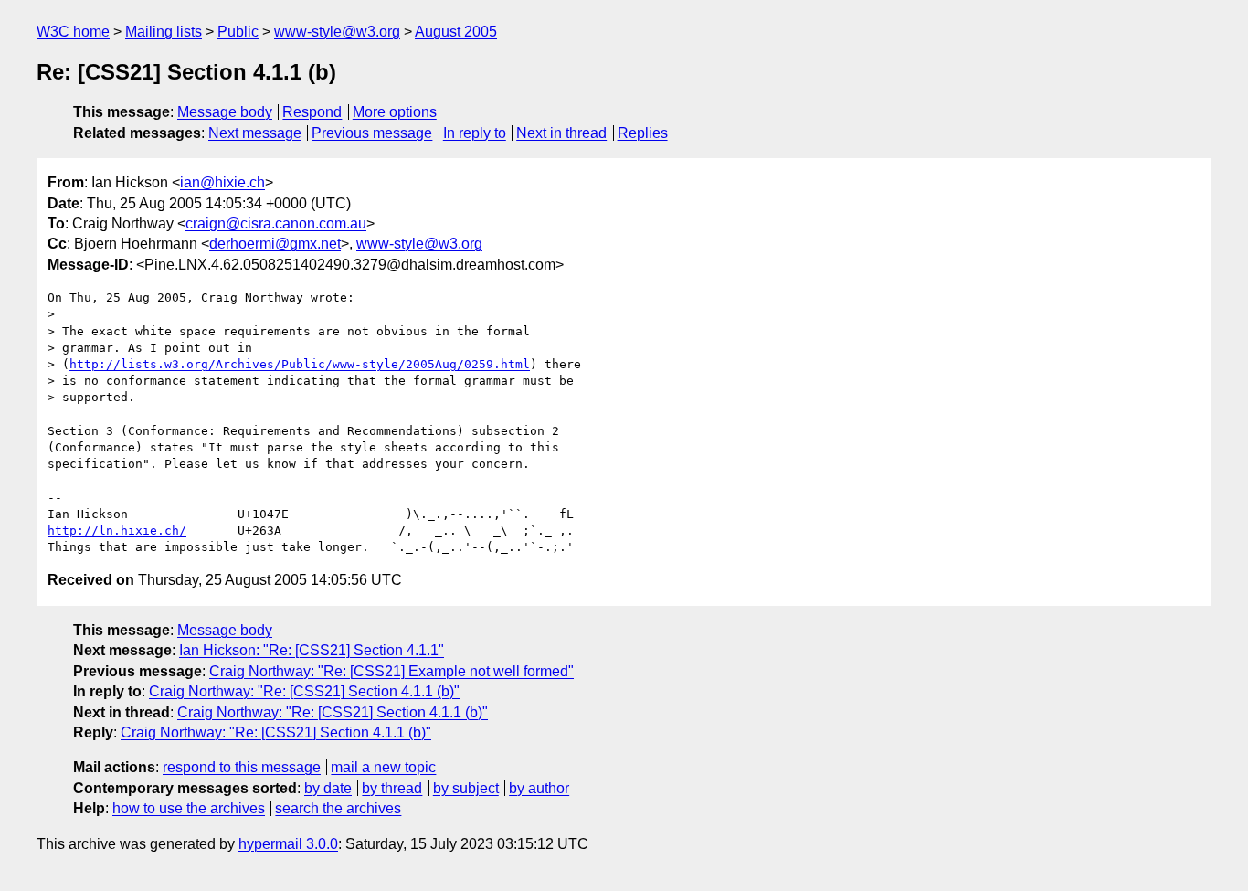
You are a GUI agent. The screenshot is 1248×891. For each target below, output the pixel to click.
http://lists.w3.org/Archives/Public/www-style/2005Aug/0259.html (299, 364)
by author (539, 788)
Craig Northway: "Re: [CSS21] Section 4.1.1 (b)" (304, 691)
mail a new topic (383, 767)
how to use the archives (188, 808)
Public (238, 31)
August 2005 (456, 31)
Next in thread (561, 133)
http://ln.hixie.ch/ (117, 530)
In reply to (474, 133)
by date (328, 788)
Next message (254, 133)
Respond (312, 112)
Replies (643, 133)
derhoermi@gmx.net (275, 243)
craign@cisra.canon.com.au (275, 223)
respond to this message (242, 767)
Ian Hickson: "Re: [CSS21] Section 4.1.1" (311, 650)
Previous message (372, 133)
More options (395, 112)
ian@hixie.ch (222, 182)
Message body (224, 112)
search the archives (338, 808)
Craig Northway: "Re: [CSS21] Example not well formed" (391, 671)
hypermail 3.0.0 (288, 844)
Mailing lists (163, 31)
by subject (466, 788)
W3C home (73, 31)
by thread (392, 788)
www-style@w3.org (337, 31)
